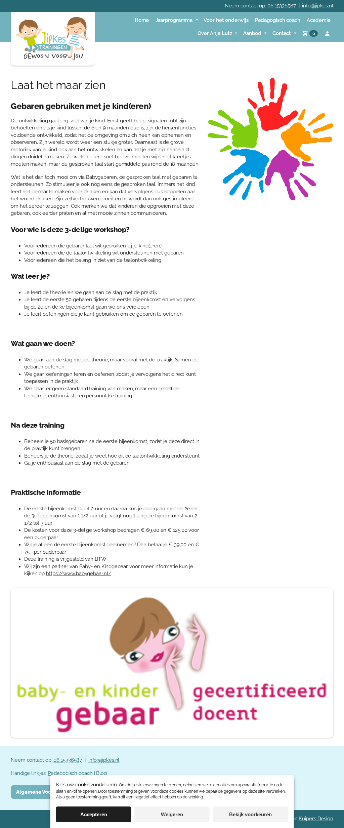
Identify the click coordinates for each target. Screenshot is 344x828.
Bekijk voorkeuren (250, 814)
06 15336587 (281, 6)
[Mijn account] (327, 34)
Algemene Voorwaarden (45, 792)
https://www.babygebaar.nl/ (78, 573)
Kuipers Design (316, 819)
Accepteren (93, 814)
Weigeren (172, 814)
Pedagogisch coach (70, 773)
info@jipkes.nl (317, 6)
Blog (101, 773)
